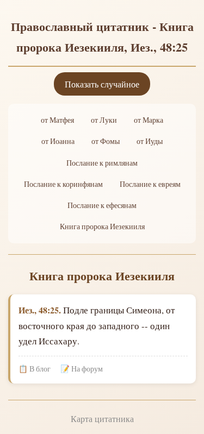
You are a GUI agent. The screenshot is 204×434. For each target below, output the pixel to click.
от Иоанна (58, 141)
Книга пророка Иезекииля (102, 226)
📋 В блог (34, 369)
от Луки (104, 120)
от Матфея (57, 120)
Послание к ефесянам (102, 205)
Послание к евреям (150, 184)
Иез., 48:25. (39, 310)
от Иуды (150, 141)
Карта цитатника (102, 418)
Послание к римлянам (102, 163)
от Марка (148, 120)
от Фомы (105, 141)
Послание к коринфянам (63, 184)
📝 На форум (81, 369)
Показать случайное (102, 84)
